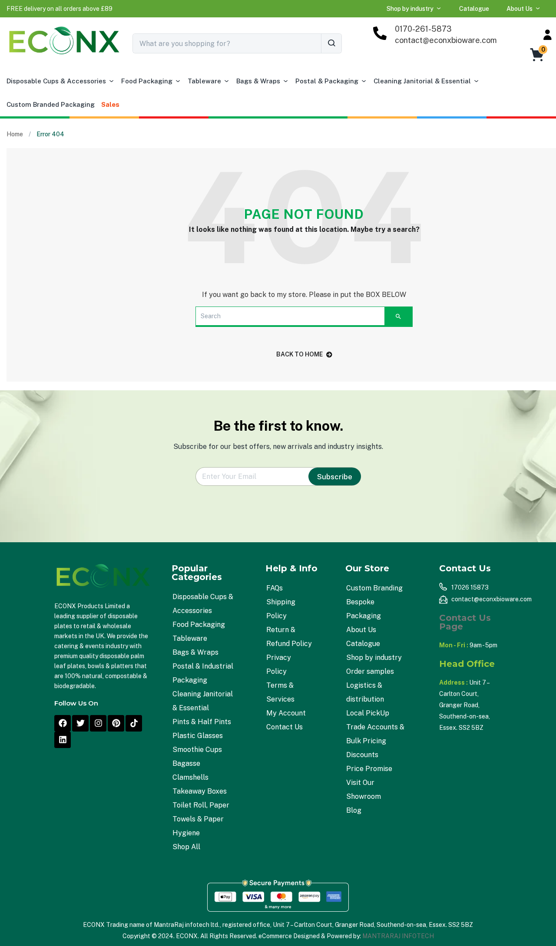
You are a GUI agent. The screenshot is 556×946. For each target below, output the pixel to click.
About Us (519, 8)
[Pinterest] (116, 723)
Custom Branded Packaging (51, 104)
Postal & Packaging (326, 81)
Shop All (186, 847)
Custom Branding (374, 588)
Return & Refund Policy (289, 637)
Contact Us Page (465, 622)
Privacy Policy (278, 664)
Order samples (370, 671)
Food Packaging (146, 81)
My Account (286, 713)
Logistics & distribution (365, 692)
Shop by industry (410, 8)
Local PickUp (367, 713)
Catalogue (474, 8)
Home (15, 134)
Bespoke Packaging (363, 609)
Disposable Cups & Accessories (56, 81)
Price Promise (369, 769)
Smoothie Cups (197, 749)
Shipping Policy (280, 609)
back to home (299, 354)
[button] (60, 9)
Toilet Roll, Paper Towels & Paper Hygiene (200, 819)
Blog (353, 810)
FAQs (274, 588)
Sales (110, 104)
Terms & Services (280, 692)
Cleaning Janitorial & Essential (422, 81)
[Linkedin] (62, 740)
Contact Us (284, 727)
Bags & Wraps (258, 81)
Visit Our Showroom (363, 789)
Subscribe (334, 476)
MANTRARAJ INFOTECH (398, 936)
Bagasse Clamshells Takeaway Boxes (199, 777)
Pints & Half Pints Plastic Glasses (201, 729)
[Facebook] (62, 723)
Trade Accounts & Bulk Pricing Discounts (375, 741)
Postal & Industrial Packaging (202, 673)
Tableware (204, 81)
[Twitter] (80, 723)
